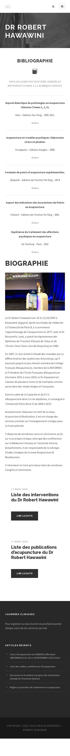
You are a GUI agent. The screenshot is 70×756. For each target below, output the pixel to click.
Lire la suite (24, 515)
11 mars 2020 (19, 489)
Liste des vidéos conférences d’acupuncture (32, 666)
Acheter (35, 122)
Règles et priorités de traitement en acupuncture (35, 687)
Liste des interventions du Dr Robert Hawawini (35, 497)
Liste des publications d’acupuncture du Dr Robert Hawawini (34, 552)
